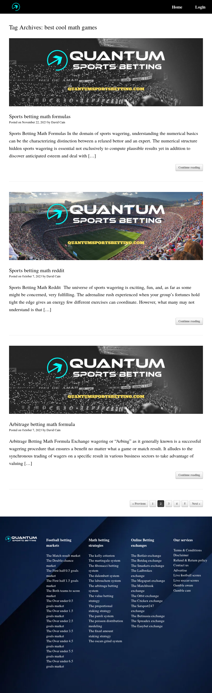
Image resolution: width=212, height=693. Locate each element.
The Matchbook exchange (142, 588)
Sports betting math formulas (40, 116)
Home (177, 7)
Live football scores (187, 575)
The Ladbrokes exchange (141, 573)
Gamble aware (183, 585)
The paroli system (101, 616)
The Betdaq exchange (146, 560)
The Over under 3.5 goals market (59, 633)
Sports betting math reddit (36, 270)
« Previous (139, 504)
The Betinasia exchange (148, 616)
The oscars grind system (105, 641)
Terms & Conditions (187, 550)
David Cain (58, 122)
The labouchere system (105, 580)
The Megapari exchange (148, 580)
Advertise (180, 570)
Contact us (180, 565)
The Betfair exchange (146, 555)
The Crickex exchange (147, 600)
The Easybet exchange (147, 626)
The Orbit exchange (145, 595)
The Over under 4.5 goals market (59, 643)
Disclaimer (180, 555)
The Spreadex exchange (147, 620)
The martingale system (104, 560)
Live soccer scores (186, 580)
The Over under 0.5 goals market (59, 603)
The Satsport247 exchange (142, 608)
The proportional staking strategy (100, 608)
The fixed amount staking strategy (101, 633)
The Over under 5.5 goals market (59, 653)
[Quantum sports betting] (16, 7)
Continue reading (189, 167)
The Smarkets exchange (147, 565)
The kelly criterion (102, 555)
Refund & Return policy (190, 560)
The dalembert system (104, 575)
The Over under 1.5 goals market (59, 613)
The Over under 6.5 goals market (59, 663)
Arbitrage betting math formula (42, 424)
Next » (196, 504)
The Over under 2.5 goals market (59, 623)
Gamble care (182, 590)
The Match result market (63, 555)
